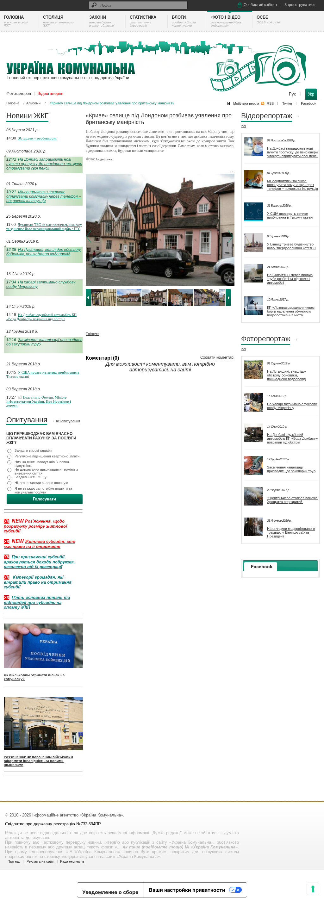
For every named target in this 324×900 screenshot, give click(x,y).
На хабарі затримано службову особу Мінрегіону (292, 406)
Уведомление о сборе (110, 892)
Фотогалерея (18, 93)
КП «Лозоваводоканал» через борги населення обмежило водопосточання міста (291, 311)
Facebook (308, 103)
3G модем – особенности (37, 138)
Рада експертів (72, 861)
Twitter (287, 103)
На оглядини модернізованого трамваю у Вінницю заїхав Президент (291, 532)
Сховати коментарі (217, 357)
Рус (293, 94)
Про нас (14, 861)
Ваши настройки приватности (187, 890)
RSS (270, 103)
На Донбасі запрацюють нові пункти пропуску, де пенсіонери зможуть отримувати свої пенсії (44, 164)
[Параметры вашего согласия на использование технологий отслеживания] (313, 889)
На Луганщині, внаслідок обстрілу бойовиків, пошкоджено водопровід (43, 251)
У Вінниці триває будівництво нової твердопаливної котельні (291, 246)
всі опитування (68, 421)
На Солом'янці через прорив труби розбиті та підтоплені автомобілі (290, 278)
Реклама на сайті (40, 861)
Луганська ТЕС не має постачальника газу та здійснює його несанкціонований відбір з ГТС (44, 227)
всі (243, 126)
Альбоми (33, 103)
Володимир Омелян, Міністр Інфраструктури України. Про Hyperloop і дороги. (38, 401)
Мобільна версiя (246, 103)
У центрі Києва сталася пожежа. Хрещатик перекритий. (292, 500)
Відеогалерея (50, 93)
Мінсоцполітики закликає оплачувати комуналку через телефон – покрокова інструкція (43, 196)
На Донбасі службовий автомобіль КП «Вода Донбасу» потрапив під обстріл (41, 317)
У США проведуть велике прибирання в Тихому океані (290, 215)
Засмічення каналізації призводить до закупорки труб (291, 469)
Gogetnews (104, 159)
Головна (12, 103)
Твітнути (92, 334)
